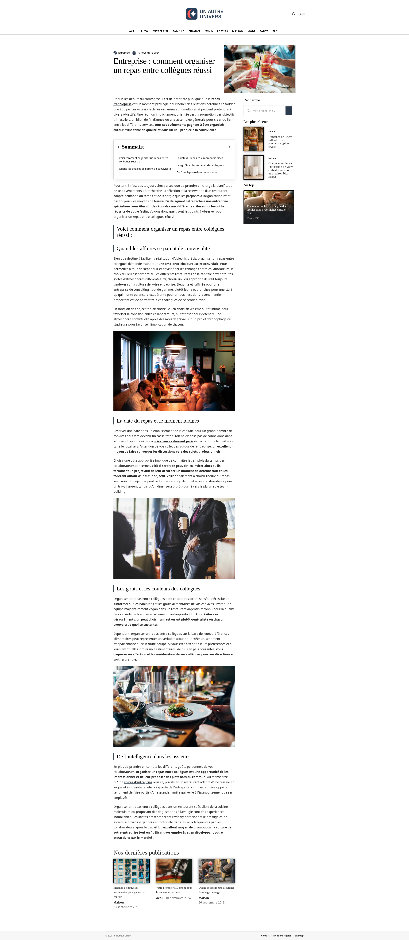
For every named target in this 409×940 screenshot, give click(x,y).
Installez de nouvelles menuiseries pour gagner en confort (129, 892)
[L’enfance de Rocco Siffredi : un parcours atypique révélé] (253, 139)
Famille (272, 131)
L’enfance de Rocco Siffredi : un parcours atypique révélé (280, 141)
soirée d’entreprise (138, 782)
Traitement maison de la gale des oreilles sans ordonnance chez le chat (266, 210)
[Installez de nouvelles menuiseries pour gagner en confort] (132, 871)
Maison (118, 902)
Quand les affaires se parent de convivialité (145, 168)
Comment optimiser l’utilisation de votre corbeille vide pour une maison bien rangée (280, 170)
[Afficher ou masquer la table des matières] (188, 147)
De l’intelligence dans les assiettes (197, 172)
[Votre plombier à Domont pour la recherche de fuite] (174, 871)
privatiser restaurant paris (173, 441)
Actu (159, 898)
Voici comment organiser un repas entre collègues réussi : (143, 159)
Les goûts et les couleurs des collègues (200, 165)
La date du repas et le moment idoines (200, 158)
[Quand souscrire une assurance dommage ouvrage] (217, 871)
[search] (293, 14)
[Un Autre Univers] (204, 14)
